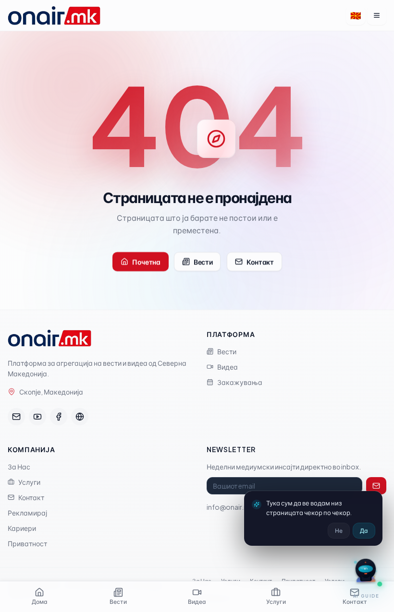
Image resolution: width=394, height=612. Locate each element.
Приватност (27, 543)
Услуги (29, 482)
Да (364, 530)
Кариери (22, 528)
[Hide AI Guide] (353, 561)
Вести (203, 261)
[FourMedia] (79, 416)
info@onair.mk (230, 507)
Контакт (260, 261)
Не (339, 530)
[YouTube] (37, 416)
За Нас (19, 466)
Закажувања (239, 382)
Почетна (146, 261)
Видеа (227, 366)
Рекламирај (27, 512)
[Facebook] (58, 416)
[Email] (16, 416)
